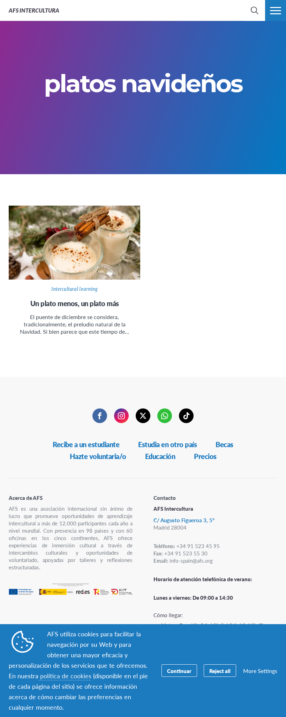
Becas (224, 444)
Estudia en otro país (167, 444)
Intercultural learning (74, 289)
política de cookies (64, 675)
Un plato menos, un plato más (74, 303)
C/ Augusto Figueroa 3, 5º (183, 520)
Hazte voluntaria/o (98, 456)
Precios (205, 456)
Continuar (179, 670)
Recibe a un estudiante (86, 444)
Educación (160, 456)
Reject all (220, 670)
